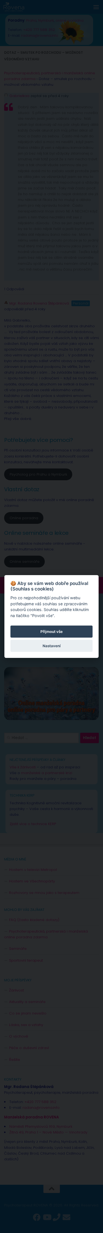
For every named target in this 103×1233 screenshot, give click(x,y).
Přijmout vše (51, 631)
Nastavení (52, 646)
